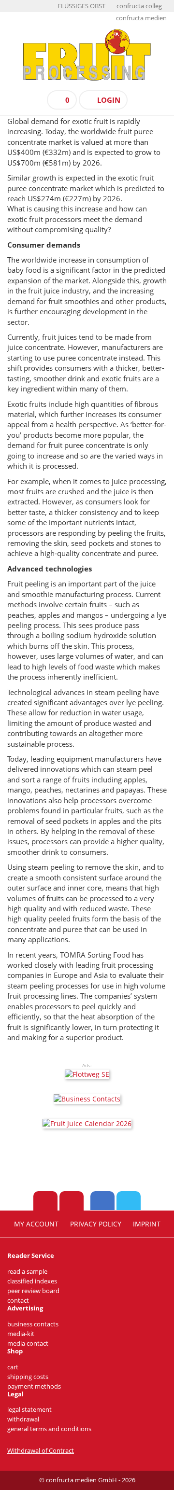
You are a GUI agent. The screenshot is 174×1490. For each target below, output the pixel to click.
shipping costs (27, 1377)
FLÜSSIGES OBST (81, 6)
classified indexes (32, 1281)
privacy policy (95, 1224)
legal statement (29, 1410)
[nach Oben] (45, 1201)
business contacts (32, 1324)
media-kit (20, 1334)
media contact (27, 1343)
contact (18, 1300)
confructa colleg (139, 6)
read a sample (27, 1271)
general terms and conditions (49, 1429)
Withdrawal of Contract (40, 1451)
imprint (146, 1224)
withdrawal (23, 1419)
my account (36, 1224)
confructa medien (141, 18)
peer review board (33, 1291)
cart (12, 1367)
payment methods (34, 1386)
